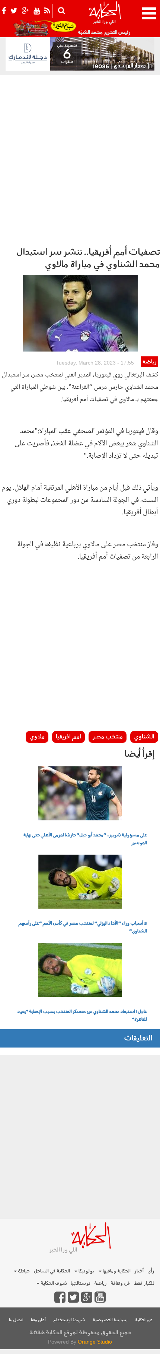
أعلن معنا (38, 1320)
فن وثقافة (120, 1283)
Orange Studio (95, 1342)
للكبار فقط (144, 1283)
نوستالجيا (80, 1283)
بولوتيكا (85, 1271)
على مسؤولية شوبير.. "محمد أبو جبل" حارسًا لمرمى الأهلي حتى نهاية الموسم (85, 839)
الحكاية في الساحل (51, 1271)
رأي (150, 1271)
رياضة (149, 362)
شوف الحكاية (53, 1283)
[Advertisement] (80, 159)
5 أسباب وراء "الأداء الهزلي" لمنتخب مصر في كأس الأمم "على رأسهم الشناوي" (82, 927)
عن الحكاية (144, 1320)
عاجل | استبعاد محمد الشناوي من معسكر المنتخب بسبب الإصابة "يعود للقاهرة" (82, 1015)
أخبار (139, 1271)
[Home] (104, 18)
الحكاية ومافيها (116, 1271)
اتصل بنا (16, 1320)
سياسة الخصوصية (110, 1320)
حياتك (23, 1271)
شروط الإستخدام (69, 1320)
